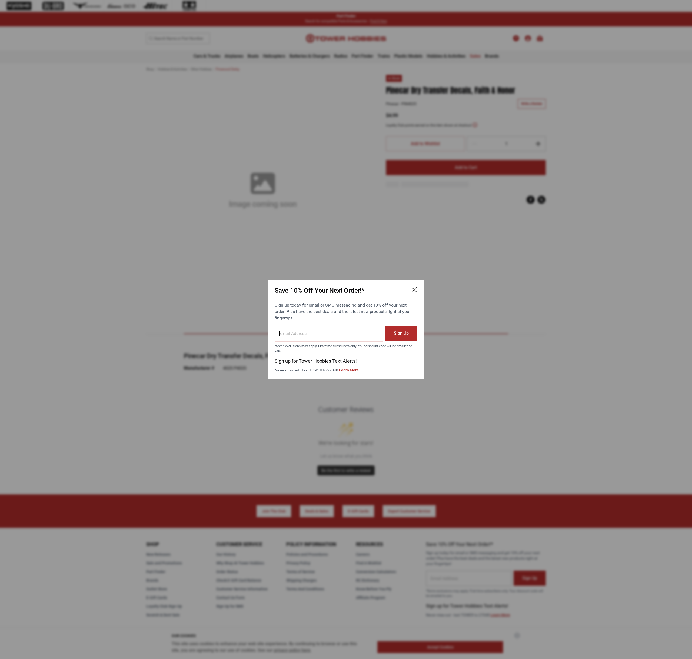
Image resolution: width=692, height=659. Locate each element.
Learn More (349, 370)
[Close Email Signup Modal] (414, 289)
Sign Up (401, 333)
